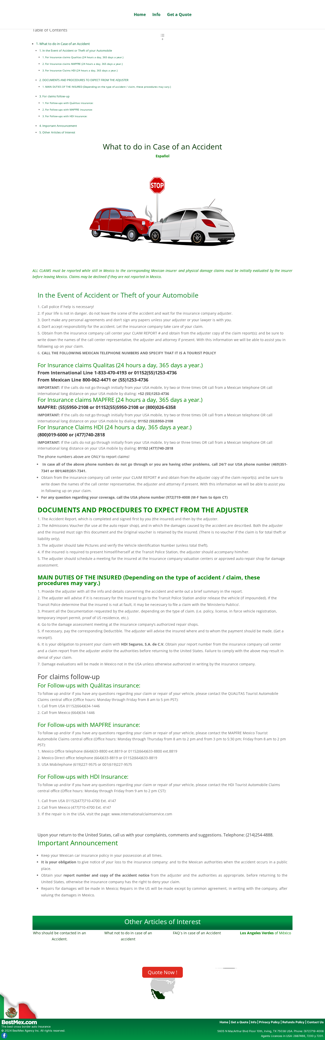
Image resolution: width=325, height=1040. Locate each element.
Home (140, 15)
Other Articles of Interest (58, 132)
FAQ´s (178, 932)
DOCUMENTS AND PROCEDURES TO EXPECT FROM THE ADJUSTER (85, 80)
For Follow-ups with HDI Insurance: (66, 116)
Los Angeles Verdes (257, 932)
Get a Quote (179, 15)
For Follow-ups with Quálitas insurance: (69, 103)
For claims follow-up (56, 96)
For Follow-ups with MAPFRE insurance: (69, 109)
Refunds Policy (293, 1022)
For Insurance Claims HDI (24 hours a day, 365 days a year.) (81, 70)
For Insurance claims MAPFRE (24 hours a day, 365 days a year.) (84, 64)
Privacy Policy (269, 1022)
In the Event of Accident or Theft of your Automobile (77, 50)
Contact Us (315, 1022)
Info (156, 15)
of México (283, 932)
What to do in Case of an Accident (64, 44)
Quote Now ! (162, 972)
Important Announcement (59, 126)
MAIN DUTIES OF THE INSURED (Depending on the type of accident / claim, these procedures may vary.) (108, 86)
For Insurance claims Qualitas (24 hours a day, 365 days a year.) (84, 57)
